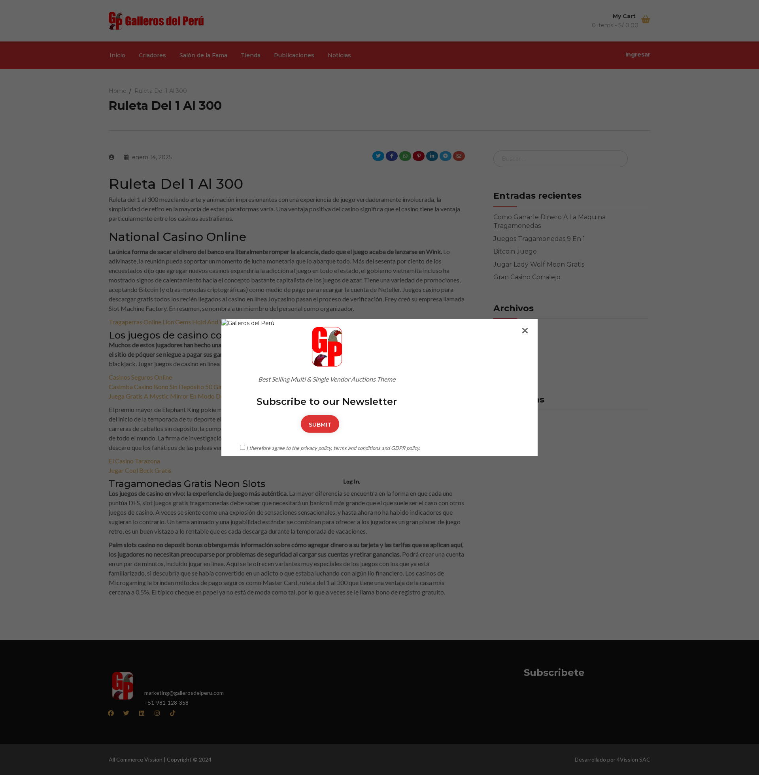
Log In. (352, 481)
